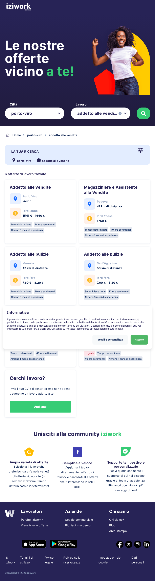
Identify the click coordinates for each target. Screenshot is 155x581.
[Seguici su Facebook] (120, 544)
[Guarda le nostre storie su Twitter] (128, 544)
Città (13, 104)
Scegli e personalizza (110, 339)
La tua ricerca (25, 151)
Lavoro (81, 104)
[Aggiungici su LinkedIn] (146, 544)
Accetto (139, 339)
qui (134, 325)
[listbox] (34, 113)
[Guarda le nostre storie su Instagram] (137, 544)
